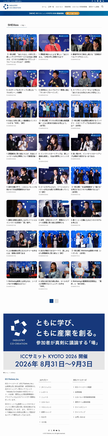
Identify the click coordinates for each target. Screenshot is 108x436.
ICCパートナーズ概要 (83, 387)
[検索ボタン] (102, 6)
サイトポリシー (81, 407)
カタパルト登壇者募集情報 (85, 397)
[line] (97, 1)
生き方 (43, 417)
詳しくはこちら (72, 13)
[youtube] (100, 1)
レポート (44, 392)
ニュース (44, 397)
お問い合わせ (80, 417)
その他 (43, 422)
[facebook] (92, 1)
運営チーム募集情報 (82, 402)
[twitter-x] (95, 1)
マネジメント (46, 407)
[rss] (103, 1)
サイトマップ (80, 412)
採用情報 (78, 392)
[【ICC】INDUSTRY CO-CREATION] (12, 6)
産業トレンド (46, 412)
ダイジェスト (46, 387)
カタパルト (45, 402)
